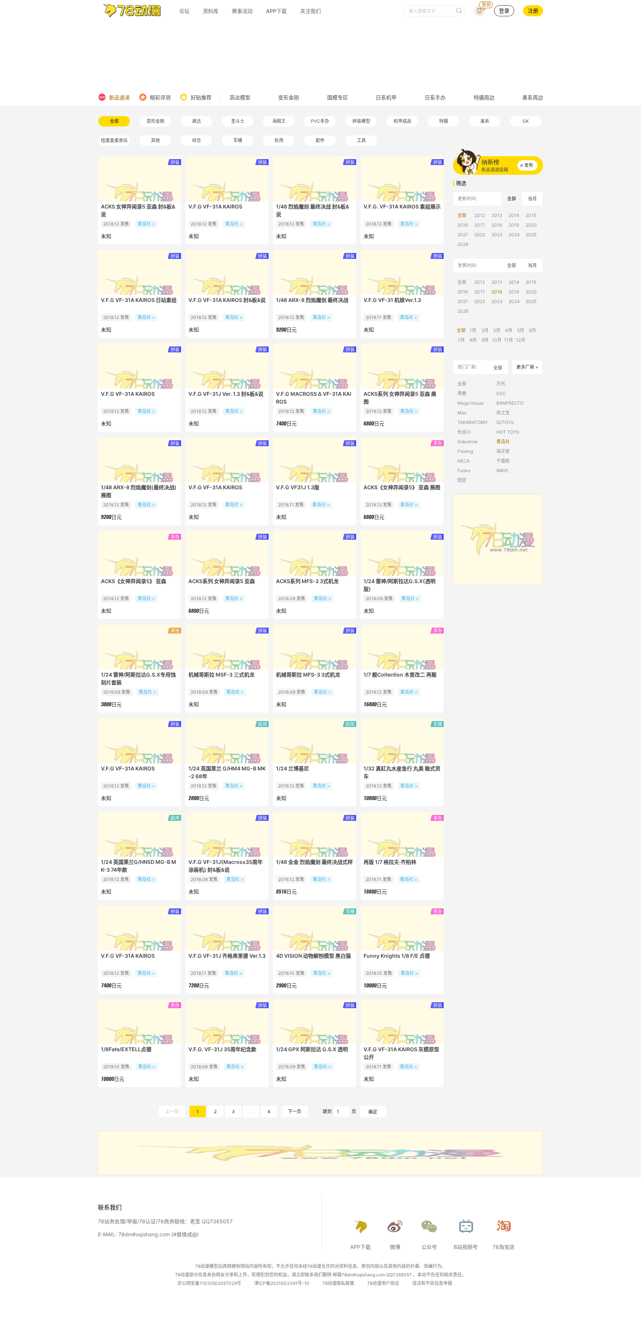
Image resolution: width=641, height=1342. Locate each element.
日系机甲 (386, 97)
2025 (531, 234)
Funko (463, 470)
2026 (462, 244)
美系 (484, 121)
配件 (320, 140)
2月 (485, 330)
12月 (520, 340)
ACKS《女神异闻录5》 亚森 (133, 581)
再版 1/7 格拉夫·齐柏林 (390, 862)
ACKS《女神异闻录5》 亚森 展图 (402, 487)
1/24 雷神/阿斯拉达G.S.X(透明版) (399, 585)
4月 (508, 330)
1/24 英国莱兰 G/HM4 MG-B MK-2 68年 (227, 772)
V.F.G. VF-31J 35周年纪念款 (222, 1049)
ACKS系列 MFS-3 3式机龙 (307, 581)
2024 (514, 234)
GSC (501, 393)
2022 (479, 234)
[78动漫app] (498, 539)
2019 (514, 225)
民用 (279, 140)
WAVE (502, 470)
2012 (479, 215)
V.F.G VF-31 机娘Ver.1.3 (392, 300)
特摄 (443, 121)
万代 (500, 384)
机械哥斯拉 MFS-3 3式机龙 (308, 674)
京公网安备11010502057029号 (209, 1283)
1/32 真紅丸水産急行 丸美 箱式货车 (402, 772)
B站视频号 (466, 1247)
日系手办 (435, 97)
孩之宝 (503, 412)
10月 (497, 340)
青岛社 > (146, 224)
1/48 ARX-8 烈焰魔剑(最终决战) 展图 (139, 491)
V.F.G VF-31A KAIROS (215, 206)
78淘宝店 (504, 1247)
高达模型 (240, 97)
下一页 (294, 1111)
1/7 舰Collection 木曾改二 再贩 (400, 674)
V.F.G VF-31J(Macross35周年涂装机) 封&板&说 (225, 866)
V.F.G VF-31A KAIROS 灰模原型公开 (401, 1053)
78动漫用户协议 (383, 1283)
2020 (531, 225)
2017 (479, 225)
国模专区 (337, 97)
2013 (497, 215)
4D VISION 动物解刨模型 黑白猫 (313, 956)
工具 (361, 140)
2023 (497, 234)
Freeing (465, 451)
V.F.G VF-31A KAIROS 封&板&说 (227, 300)
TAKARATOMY (472, 422)
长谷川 (464, 432)
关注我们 (310, 11)
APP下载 (276, 11)
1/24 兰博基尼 (292, 768)
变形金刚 (288, 97)
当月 (532, 198)
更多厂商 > (527, 367)
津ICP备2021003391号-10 (281, 1283)
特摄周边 (484, 97)
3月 (496, 330)
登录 (504, 10)
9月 (485, 340)
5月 (520, 330)
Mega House (470, 403)
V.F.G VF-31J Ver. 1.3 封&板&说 (225, 394)
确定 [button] (372, 1112)
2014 (514, 215)
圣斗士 (237, 121)
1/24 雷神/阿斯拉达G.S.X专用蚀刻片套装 (138, 678)
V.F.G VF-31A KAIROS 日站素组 (139, 300)
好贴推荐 (201, 97)
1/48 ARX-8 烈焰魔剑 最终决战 (312, 300)
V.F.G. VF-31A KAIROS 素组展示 (402, 206)
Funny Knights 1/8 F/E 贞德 (397, 956)
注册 (533, 10)
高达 (196, 121)
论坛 (184, 11)
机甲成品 (402, 121)
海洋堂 (503, 451)
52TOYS (505, 422)
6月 (532, 330)
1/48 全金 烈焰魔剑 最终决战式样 (314, 862)
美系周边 (532, 97)
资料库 (210, 11)
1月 (473, 330)
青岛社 (503, 441)
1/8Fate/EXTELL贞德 (126, 1049)
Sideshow (467, 441)
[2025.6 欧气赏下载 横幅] (320, 1173)
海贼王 (279, 121)
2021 (462, 234)
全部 (114, 121)
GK (526, 121)
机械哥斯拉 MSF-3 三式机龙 (221, 674)
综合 (196, 140)
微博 (395, 1247)
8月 (473, 340)
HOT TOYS (507, 432)
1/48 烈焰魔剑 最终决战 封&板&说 (312, 210)
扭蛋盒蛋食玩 (114, 140)
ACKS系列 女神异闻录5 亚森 (221, 581)
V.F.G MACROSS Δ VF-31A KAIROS (313, 398)
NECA (463, 461)
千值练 (503, 461)
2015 (531, 215)
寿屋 (461, 393)
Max (461, 412)
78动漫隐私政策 (338, 1283)
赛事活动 (242, 11)
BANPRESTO (509, 403)
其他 (155, 140)
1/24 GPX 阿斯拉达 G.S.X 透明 (312, 1049)
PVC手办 (320, 121)
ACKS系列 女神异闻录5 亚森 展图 (400, 398)
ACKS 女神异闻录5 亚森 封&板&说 (138, 210)
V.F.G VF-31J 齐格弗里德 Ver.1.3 (227, 956)
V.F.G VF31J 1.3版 (297, 487)
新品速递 (119, 97)
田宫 (461, 480)
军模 (237, 140)
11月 (508, 340)
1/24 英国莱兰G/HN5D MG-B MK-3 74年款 (138, 866)
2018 (497, 225)
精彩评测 (160, 97)
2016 (462, 225)
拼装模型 (361, 121)
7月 (461, 340)
